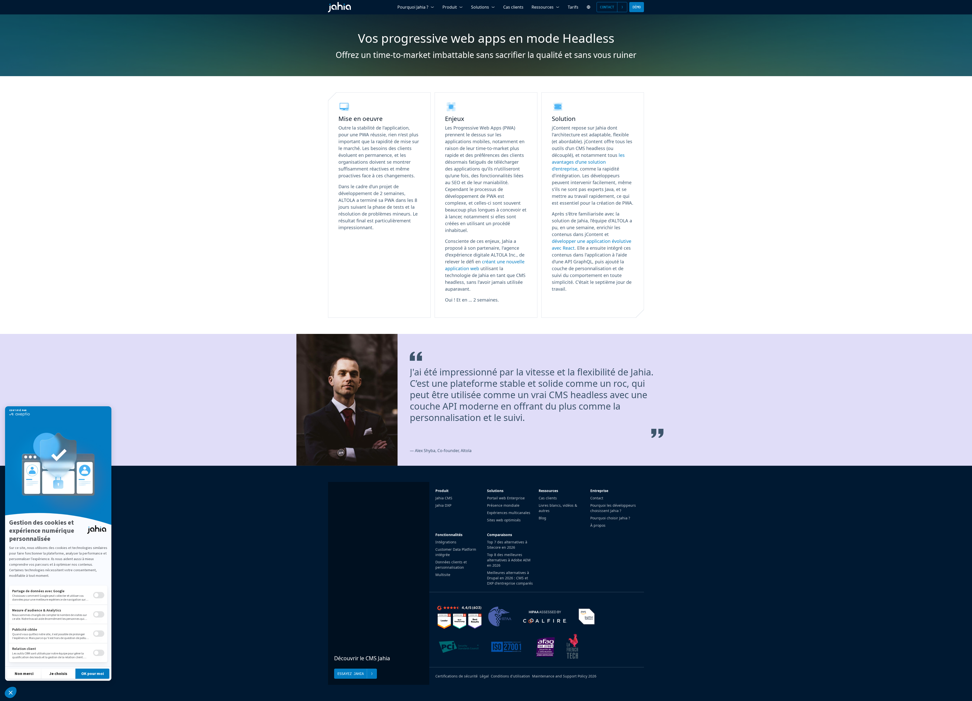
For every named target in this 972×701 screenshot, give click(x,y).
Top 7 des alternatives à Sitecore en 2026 (507, 545)
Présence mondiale (503, 505)
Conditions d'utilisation (510, 676)
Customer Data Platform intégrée (455, 552)
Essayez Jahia (350, 674)
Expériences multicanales (508, 512)
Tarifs (573, 7)
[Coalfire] (544, 616)
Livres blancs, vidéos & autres (558, 508)
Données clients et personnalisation (451, 565)
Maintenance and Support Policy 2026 (564, 676)
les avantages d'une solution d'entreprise (588, 162)
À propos (597, 525)
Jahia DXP (443, 505)
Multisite (442, 574)
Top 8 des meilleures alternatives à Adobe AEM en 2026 (509, 560)
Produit (449, 7)
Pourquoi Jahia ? (412, 7)
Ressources (543, 7)
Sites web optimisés (504, 520)
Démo (637, 7)
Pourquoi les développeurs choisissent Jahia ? (613, 508)
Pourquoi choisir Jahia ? (610, 518)
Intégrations (445, 542)
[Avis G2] (459, 616)
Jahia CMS (443, 498)
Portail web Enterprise (506, 498)
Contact (607, 7)
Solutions (480, 7)
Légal (484, 676)
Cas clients (513, 7)
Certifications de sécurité (456, 676)
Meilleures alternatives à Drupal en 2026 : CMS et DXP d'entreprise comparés (510, 578)
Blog (542, 518)
